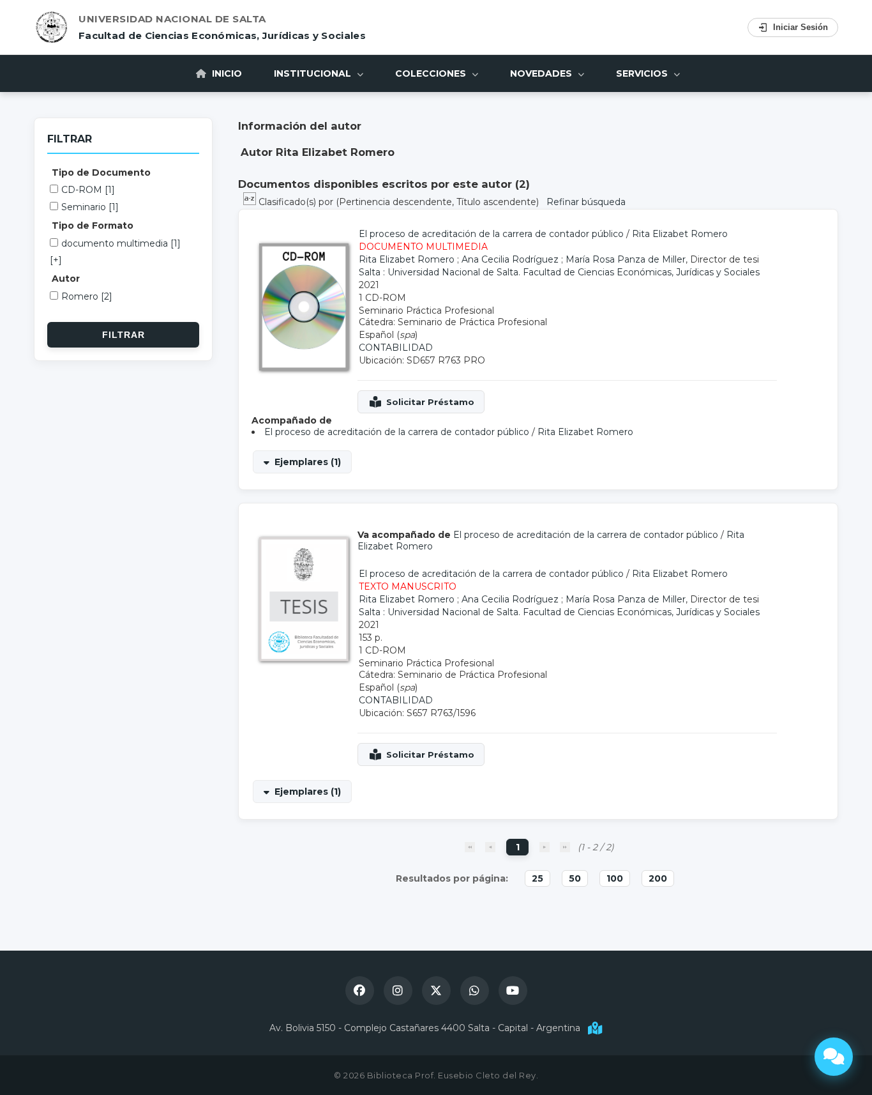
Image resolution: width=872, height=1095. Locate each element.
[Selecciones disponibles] (251, 202)
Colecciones (432, 73)
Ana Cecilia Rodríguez (510, 259)
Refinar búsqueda (586, 202)
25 (537, 878)
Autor (66, 278)
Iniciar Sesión (800, 27)
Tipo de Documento (101, 172)
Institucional (314, 73)
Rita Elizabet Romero (680, 234)
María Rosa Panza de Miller (626, 259)
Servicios (643, 73)
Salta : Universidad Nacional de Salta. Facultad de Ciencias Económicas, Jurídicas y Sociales (559, 272)
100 (614, 878)
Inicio (225, 73)
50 (575, 878)
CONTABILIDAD (396, 347)
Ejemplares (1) (307, 462)
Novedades (542, 73)
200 (658, 878)
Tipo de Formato (92, 225)
